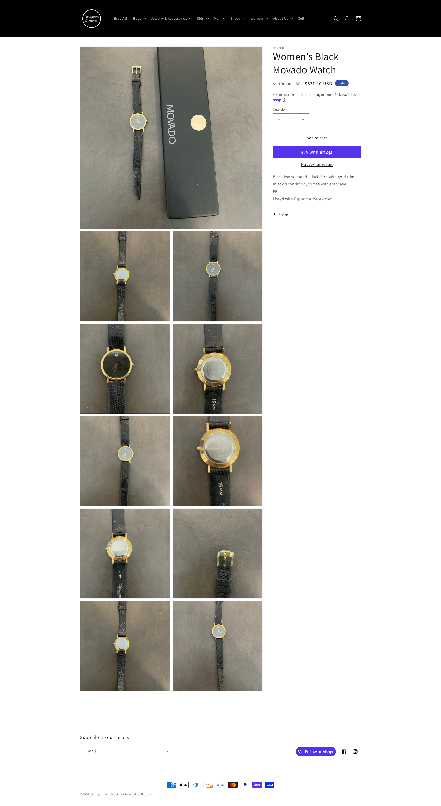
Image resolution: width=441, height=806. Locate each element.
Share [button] (283, 214)
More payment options (317, 164)
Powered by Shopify (138, 794)
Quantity (279, 109)
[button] (139, 18)
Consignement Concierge (107, 794)
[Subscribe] (166, 751)
